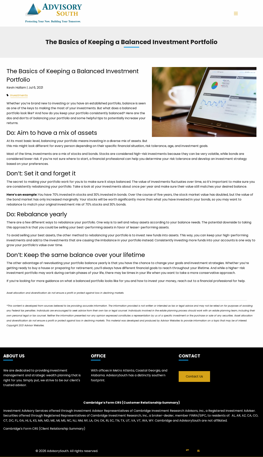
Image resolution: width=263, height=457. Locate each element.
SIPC (202, 415)
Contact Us (194, 376)
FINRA (193, 415)
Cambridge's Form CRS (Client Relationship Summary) (44, 428)
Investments (19, 95)
